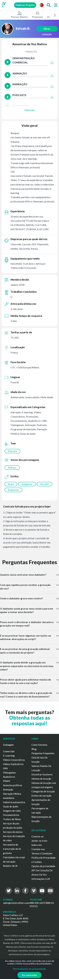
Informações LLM (40, 878)
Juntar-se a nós (39, 840)
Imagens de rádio (12, 810)
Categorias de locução (43, 791)
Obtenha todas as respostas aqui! (29, 720)
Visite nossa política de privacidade (33, 963)
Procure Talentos (19, 17)
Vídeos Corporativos (14, 759)
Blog (34, 749)
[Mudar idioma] (41, 5)
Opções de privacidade (43, 866)
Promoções (37, 17)
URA (5, 768)
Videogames (9, 772)
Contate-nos (38, 849)
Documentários (11, 815)
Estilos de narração (41, 795)
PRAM (6, 781)
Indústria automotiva (14, 802)
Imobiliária (8, 798)
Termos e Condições (41, 853)
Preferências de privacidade (29, 968)
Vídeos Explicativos (13, 764)
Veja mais (29, 109)
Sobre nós (36, 844)
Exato (11, 484)
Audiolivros (9, 776)
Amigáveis (27, 484)
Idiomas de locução (41, 778)
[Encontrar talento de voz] (48, 5)
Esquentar (13, 490)
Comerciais (9, 751)
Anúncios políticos (12, 785)
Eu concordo (29, 975)
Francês (31, 51)
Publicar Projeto (25, 5)
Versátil (44, 484)
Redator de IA (10, 865)
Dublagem (8, 744)
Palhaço (12, 467)
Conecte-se (37, 836)
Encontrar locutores (42, 774)
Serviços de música (12, 831)
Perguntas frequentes (42, 753)
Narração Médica (12, 793)
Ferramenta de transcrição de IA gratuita (12, 848)
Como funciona (39, 744)
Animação (8, 789)
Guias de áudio (10, 806)
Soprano (12, 451)
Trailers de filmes (12, 819)
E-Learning (9, 755)
